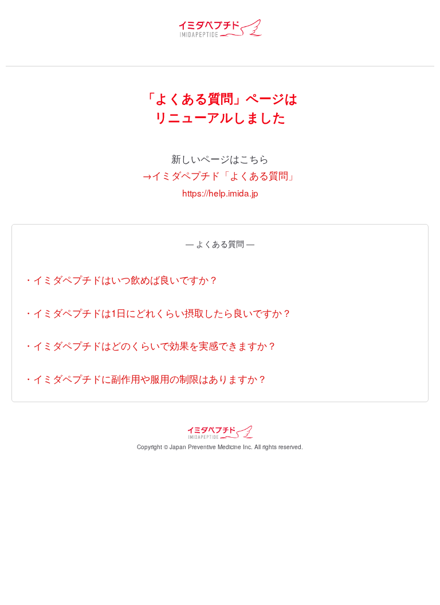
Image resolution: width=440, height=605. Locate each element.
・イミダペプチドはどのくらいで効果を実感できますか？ (150, 345)
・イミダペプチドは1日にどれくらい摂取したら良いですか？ (157, 312)
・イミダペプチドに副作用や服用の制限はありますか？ (145, 378)
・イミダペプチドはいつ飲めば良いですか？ (120, 279)
